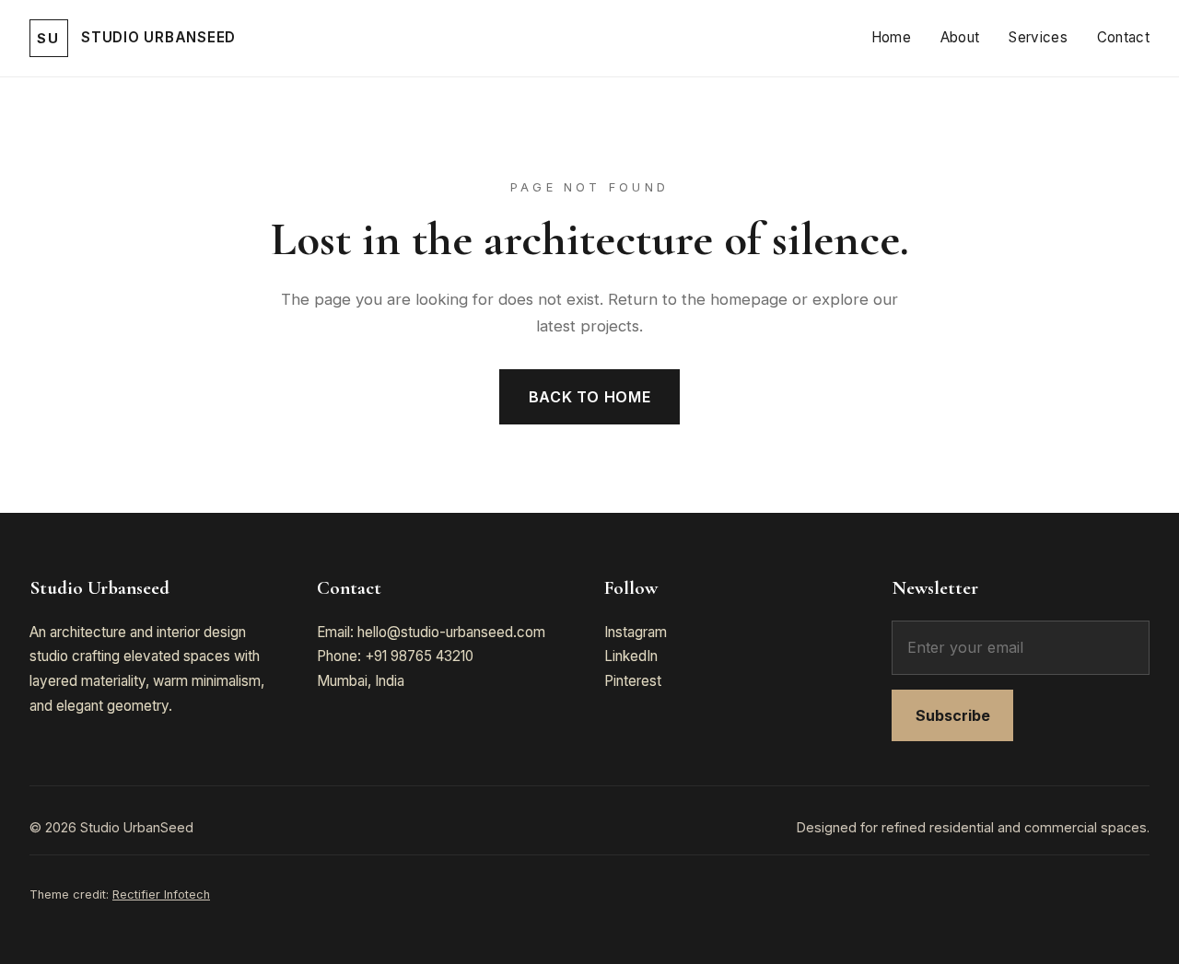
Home (891, 37)
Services (1038, 37)
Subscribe (953, 715)
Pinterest (632, 681)
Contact (1123, 37)
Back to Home (590, 397)
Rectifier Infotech (161, 894)
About (960, 37)
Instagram (635, 632)
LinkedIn (631, 656)
